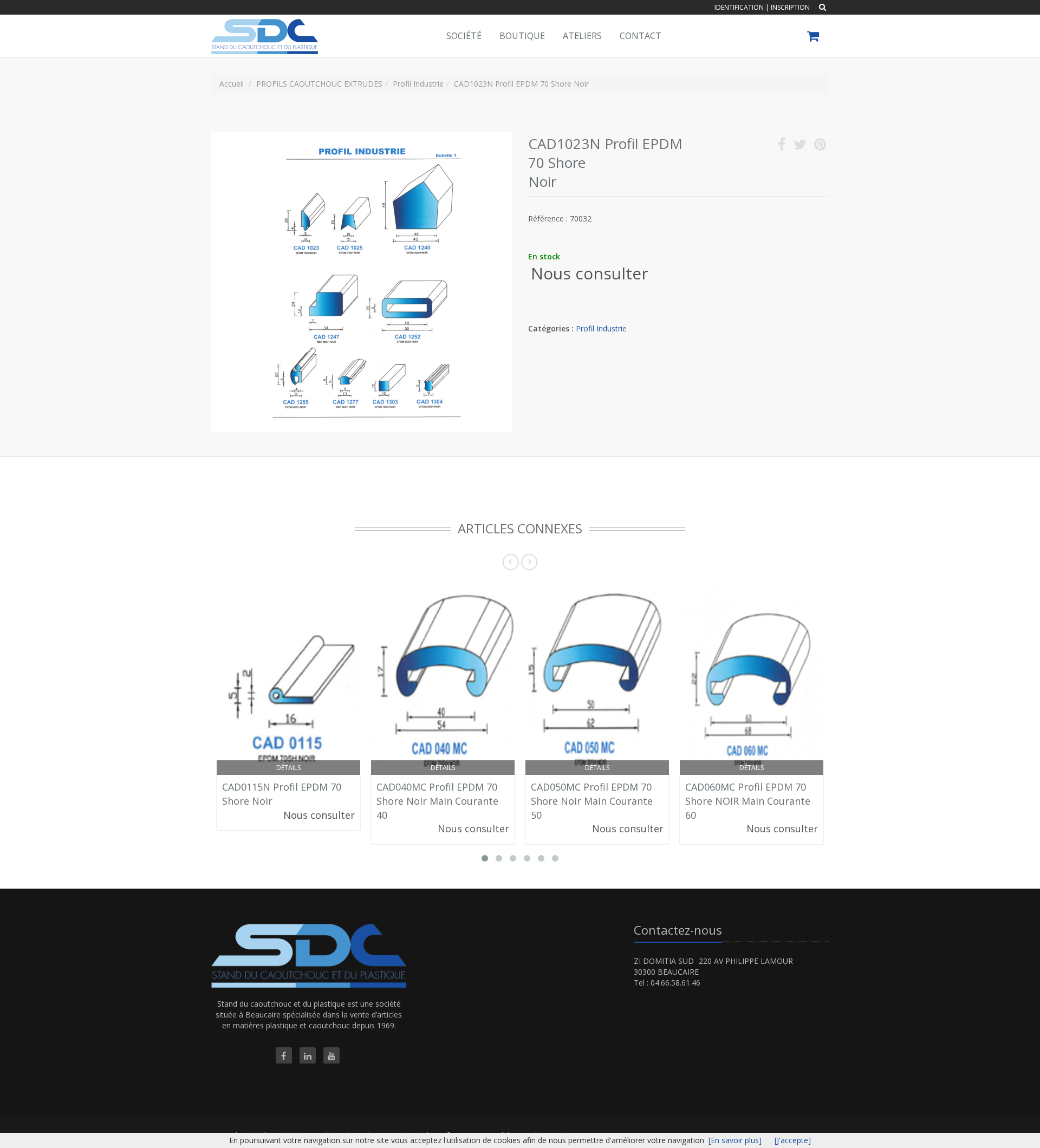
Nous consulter (589, 273)
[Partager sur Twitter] (800, 146)
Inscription (790, 7)
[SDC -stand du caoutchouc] (263, 28)
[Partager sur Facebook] (782, 146)
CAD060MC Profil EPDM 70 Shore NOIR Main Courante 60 (747, 800)
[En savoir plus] (735, 1140)
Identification (739, 7)
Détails (288, 767)
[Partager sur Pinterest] (820, 146)
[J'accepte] (793, 1140)
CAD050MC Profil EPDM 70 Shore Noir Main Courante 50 (592, 800)
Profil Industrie (601, 328)
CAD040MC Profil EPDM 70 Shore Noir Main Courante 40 (437, 800)
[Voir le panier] (814, 37)
